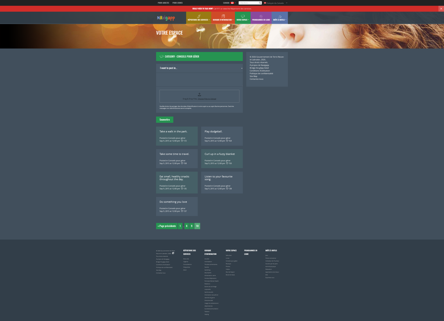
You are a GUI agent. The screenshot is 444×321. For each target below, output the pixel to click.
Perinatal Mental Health (212, 281)
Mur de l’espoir (230, 272)
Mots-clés (186, 259)
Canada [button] (226, 3)
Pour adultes (163, 3)
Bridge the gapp (166, 18)
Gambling (207, 270)
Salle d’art (229, 255)
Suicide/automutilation (211, 309)
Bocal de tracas (230, 275)
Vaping (207, 314)
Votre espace (242, 20)
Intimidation (208, 261)
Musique (228, 264)
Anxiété (207, 259)
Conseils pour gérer (231, 261)
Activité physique (270, 266)
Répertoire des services (241, 8)
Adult (185, 270)
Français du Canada (275, 3)
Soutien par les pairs (271, 264)
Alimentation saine (210, 275)
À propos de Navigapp (259, 65)
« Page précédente (167, 226)
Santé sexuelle (209, 292)
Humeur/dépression (210, 278)
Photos (228, 266)
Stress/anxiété (209, 300)
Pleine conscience (270, 258)
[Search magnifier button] (260, 3)
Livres (227, 258)
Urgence (185, 261)
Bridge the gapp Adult (162, 262)
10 (197, 226)
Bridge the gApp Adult (259, 68)
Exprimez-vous (269, 277)
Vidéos (228, 269)
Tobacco (207, 311)
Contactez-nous (256, 79)
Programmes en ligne (261, 20)
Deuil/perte (208, 273)
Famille (207, 267)
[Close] (441, 9)
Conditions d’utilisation (260, 70)
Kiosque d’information (222, 20)
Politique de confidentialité (261, 73)
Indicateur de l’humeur (272, 261)
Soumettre (165, 120)
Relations (207, 284)
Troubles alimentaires (211, 264)
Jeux (266, 255)
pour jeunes (178, 3)
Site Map (253, 76)
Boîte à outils (279, 20)
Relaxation (268, 269)
